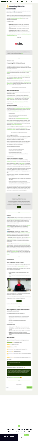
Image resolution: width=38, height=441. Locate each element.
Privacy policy (6, 436)
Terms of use (12, 436)
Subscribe (26, 434)
